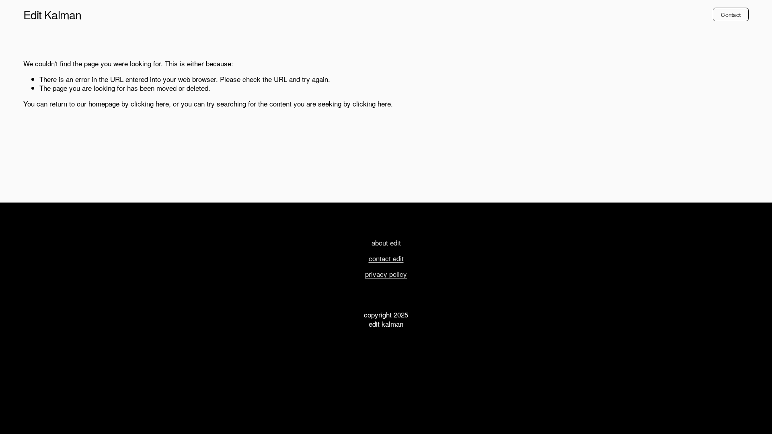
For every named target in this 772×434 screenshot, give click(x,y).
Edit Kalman (52, 14)
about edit (386, 242)
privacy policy (386, 274)
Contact (731, 14)
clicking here (150, 103)
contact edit (386, 258)
